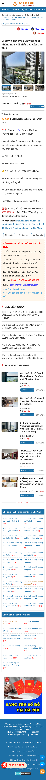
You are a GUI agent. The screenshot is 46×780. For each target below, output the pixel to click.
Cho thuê (15, 10)
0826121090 (38, 107)
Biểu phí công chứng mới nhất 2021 (22, 760)
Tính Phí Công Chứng (16, 756)
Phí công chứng (31, 756)
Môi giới (33, 10)
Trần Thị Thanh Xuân (18, 96)
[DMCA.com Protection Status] (23, 774)
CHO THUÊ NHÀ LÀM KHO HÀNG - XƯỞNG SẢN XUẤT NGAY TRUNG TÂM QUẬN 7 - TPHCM (22, 315)
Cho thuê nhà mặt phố (33, 628)
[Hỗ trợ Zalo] (42, 758)
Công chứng (36, 764)
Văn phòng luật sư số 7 (14, 742)
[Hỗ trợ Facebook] (42, 765)
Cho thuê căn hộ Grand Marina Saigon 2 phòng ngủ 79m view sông (31, 376)
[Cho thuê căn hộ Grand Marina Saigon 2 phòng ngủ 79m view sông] (10, 377)
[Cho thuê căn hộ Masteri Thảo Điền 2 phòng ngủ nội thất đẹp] (10, 402)
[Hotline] (4, 765)
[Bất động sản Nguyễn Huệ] (23, 3)
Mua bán (5, 10)
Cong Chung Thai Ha (15, 747)
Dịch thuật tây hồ (32, 747)
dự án (17, 130)
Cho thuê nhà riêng (31, 621)
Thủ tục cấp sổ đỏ (29, 751)
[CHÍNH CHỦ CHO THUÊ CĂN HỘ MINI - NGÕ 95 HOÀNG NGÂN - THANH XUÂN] (10, 482)
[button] (42, 67)
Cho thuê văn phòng (11, 646)
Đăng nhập (39, 29)
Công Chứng (15, 751)
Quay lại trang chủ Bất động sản (16, 24)
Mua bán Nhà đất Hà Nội (28, 221)
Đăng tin (40, 33)
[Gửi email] (42, 772)
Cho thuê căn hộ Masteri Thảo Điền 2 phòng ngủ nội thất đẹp (32, 401)
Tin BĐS (41, 10)
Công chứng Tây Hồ (32, 742)
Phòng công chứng (32, 769)
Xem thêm (23, 502)
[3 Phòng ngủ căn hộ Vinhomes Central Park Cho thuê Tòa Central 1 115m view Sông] (10, 427)
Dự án (24, 10)
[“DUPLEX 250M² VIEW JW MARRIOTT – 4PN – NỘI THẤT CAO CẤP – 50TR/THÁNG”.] (10, 454)
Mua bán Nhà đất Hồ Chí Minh (16, 224)
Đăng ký (24, 29)
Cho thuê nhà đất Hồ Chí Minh (27, 228)
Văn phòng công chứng (15, 769)
